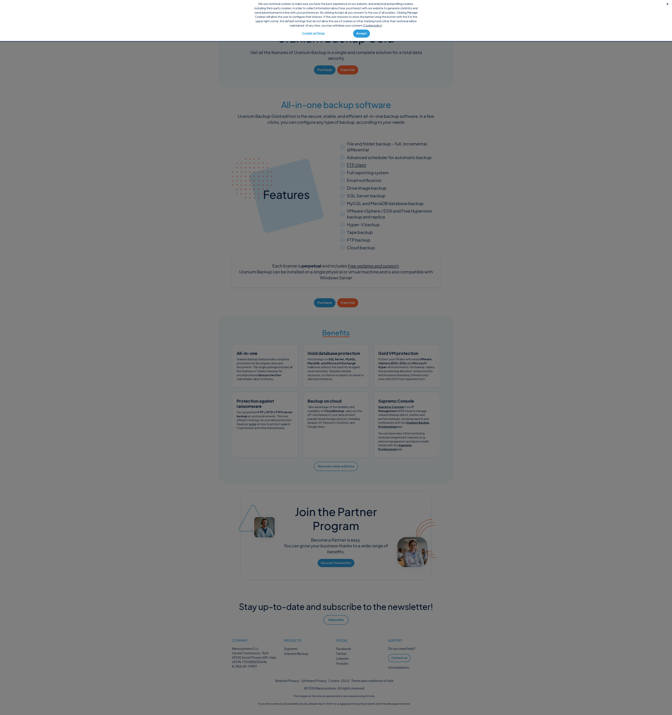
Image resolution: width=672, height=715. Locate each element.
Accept (361, 33)
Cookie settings (313, 33)
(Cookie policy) (372, 25)
